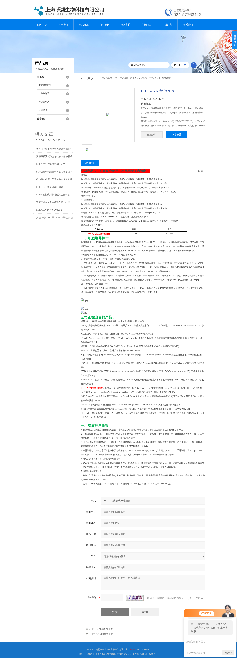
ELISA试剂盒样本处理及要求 (50, 210)
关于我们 (63, 24)
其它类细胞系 (45, 85)
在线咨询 (152, 134)
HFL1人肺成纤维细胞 (102, 629)
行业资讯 (104, 24)
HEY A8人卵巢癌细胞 (102, 634)
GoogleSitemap (143, 649)
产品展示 (84, 24)
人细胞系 (43, 110)
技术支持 (125, 24)
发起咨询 (228, 652)
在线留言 (167, 24)
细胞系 (133, 78)
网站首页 (42, 24)
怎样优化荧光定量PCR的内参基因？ (54, 171)
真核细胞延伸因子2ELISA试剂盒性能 (54, 217)
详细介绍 (90, 163)
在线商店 (146, 24)
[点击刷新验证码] (135, 598)
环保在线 (134, 654)
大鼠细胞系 (44, 93)
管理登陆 (144, 654)
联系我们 (188, 24)
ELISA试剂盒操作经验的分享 (50, 164)
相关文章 (44, 134)
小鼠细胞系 (44, 102)
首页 (115, 78)
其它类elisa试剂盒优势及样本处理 (53, 202)
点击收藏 (176, 134)
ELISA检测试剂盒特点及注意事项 (53, 194)
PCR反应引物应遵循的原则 (49, 187)
